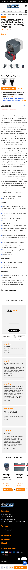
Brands (4, 543)
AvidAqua (9, 16)
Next (27, 66)
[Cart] (26, 6)
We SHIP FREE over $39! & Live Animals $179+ (14, 1)
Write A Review (14, 330)
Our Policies (6, 536)
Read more (19, 397)
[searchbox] (8, 336)
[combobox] (21, 339)
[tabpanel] (6, 476)
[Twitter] (10, 530)
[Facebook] (5, 530)
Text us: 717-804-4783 (8, 516)
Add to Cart (20, 567)
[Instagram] (2, 530)
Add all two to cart (8, 88)
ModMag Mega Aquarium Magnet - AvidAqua (19, 476)
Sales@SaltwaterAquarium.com (10, 519)
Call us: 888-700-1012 (8, 514)
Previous (1, 66)
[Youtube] (8, 530)
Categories (6, 539)
